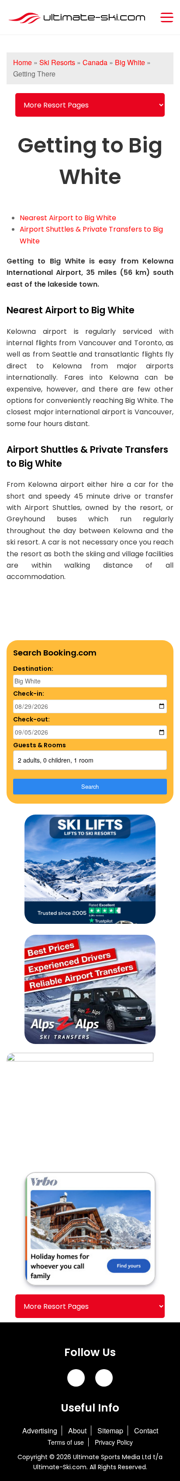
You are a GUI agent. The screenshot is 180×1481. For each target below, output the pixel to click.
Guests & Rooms (39, 745)
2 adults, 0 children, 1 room (55, 760)
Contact (146, 1431)
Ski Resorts (57, 62)
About (77, 1431)
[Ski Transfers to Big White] (90, 870)
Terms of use (66, 1442)
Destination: (33, 668)
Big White (130, 62)
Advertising (39, 1431)
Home (22, 62)
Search (90, 786)
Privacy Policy (114, 1442)
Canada (95, 62)
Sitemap (110, 1431)
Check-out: (31, 719)
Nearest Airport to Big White (68, 218)
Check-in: (28, 693)
